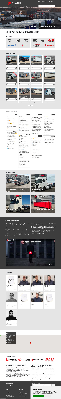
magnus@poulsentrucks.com (22, 290)
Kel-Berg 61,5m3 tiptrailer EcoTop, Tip (36, 96)
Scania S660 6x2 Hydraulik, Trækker (48, 64)
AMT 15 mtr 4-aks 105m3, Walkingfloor (23, 64)
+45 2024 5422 (40, 289)
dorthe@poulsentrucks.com (22, 306)
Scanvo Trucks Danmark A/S (23, 393)
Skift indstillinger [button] (47, 395)
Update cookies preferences (3, 398)
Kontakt (23, 6)
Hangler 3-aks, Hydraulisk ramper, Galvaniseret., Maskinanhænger (23, 80)
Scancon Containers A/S (23, 396)
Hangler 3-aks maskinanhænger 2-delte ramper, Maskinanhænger (36, 80)
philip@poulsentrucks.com (47, 290)
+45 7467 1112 (15, 288)
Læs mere (8, 191)
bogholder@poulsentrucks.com (10, 306)
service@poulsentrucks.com (35, 306)
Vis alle (30, 105)
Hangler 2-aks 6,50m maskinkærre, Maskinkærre (10, 96)
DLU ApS (20, 392)
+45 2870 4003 (28, 289)
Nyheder (16, 6)
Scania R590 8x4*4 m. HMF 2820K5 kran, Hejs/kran (10, 64)
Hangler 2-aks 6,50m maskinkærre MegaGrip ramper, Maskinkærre (23, 96)
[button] (27, 6)
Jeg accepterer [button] (35, 395)
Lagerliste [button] (12, 6)
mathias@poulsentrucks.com (10, 290)
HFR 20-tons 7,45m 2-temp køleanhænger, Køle (36, 64)
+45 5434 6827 (15, 289)
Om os (20, 6)
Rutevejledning (8, 342)
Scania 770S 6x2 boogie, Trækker (48, 96)
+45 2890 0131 (53, 289)
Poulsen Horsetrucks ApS (23, 391)
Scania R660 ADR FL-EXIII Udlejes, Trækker (10, 80)
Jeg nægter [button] (41, 395)
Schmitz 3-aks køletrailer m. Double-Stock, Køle (49, 80)
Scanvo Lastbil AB (21, 394)
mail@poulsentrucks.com (9, 324)
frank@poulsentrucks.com (34, 290)
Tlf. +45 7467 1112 (9, 339)
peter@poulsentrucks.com (47, 306)
